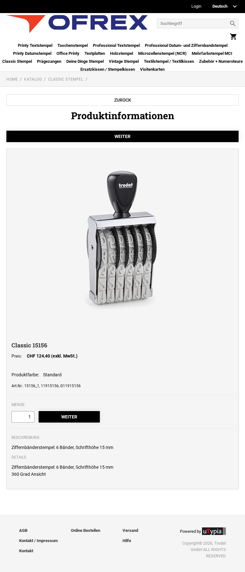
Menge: (18, 404)
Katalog (33, 79)
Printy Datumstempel (32, 53)
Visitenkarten (152, 69)
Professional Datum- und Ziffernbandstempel (186, 45)
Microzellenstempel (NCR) (162, 53)
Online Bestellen (85, 530)
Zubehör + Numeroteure (221, 61)
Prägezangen (49, 61)
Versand (130, 530)
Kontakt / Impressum (38, 540)
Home (12, 79)
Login (196, 6)
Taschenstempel (72, 45)
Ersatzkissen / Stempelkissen (107, 69)
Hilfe (126, 540)
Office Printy (67, 53)
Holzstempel (121, 53)
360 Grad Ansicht (28, 474)
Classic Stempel (17, 61)
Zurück (122, 100)
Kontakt (26, 550)
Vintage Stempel (124, 61)
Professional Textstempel (116, 45)
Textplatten (95, 53)
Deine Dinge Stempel (85, 61)
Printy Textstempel (35, 45)
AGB (23, 530)
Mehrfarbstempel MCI (212, 53)
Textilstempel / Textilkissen (169, 61)
